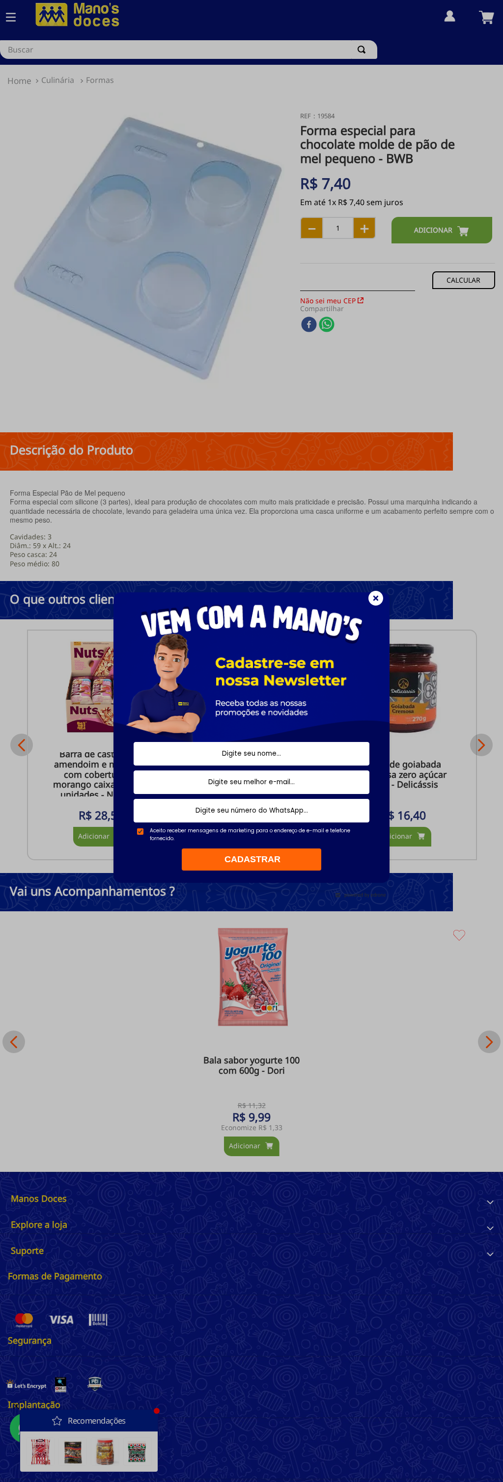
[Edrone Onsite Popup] (251, 741)
